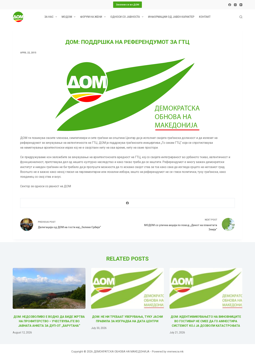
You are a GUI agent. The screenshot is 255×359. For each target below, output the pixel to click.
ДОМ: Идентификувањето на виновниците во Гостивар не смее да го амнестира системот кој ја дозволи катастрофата (206, 321)
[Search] (241, 16)
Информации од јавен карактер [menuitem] (171, 16)
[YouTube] (241, 4)
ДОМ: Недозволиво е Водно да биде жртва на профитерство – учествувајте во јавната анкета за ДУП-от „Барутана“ (49, 321)
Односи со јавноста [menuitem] (125, 16)
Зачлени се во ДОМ (127, 4)
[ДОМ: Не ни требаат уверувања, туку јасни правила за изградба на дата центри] (127, 288)
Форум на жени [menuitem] (91, 16)
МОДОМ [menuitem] (67, 16)
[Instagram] (235, 4)
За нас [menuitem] (48, 16)
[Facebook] (229, 4)
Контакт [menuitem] (205, 16)
